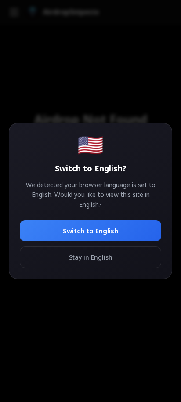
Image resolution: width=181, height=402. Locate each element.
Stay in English (90, 257)
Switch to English (90, 230)
